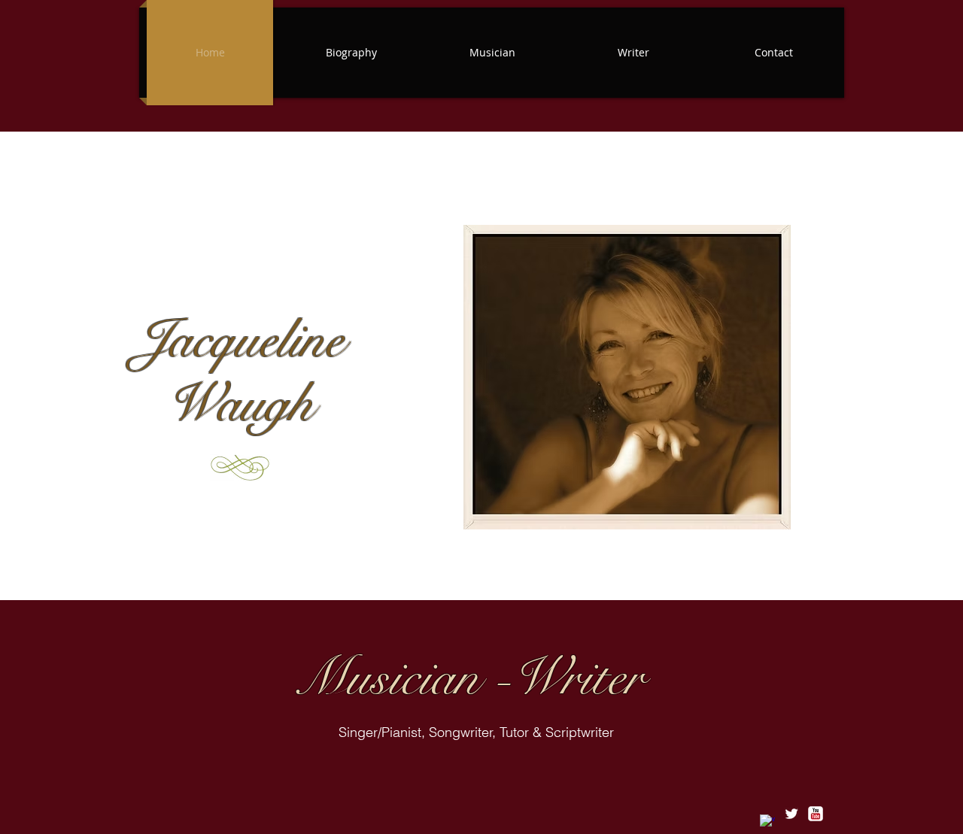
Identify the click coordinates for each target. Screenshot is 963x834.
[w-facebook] (767, 821)
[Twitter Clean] (791, 813)
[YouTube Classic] (815, 813)
